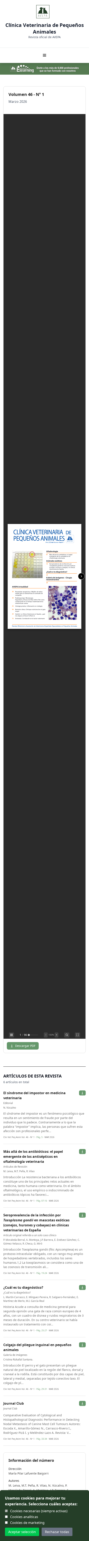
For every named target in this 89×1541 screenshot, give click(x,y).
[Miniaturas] (11, 1034)
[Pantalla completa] (77, 1034)
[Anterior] (7, 576)
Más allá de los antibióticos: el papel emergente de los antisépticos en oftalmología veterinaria (33, 1156)
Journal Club (13, 1403)
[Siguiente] (81, 576)
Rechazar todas (57, 1532)
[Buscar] (66, 1034)
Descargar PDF (25, 1046)
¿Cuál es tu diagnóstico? (23, 1287)
